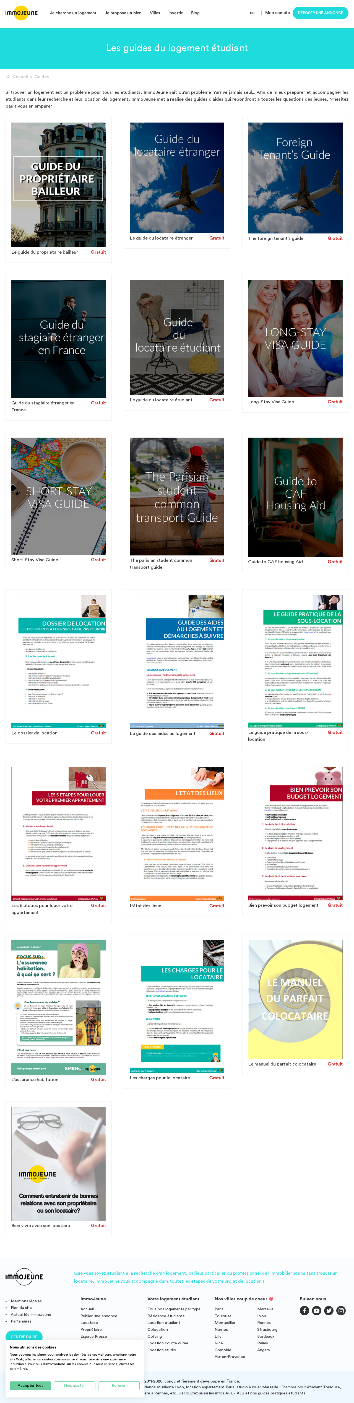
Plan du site (21, 1308)
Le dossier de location (34, 733)
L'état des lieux (145, 905)
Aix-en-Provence (230, 1357)
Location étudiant (163, 1323)
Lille (218, 1336)
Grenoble (223, 1350)
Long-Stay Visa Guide (271, 401)
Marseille (265, 1309)
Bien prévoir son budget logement (283, 905)
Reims (262, 1343)
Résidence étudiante (166, 1316)
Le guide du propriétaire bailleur (44, 252)
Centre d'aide (24, 1337)
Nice (219, 1343)
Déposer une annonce (320, 13)
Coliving (154, 1336)
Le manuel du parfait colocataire (282, 1064)
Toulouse (223, 1316)
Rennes (264, 1323)
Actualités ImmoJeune (31, 1315)
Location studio (161, 1350)
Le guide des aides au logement (163, 733)
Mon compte (277, 13)
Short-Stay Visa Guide (34, 559)
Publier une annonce (98, 1316)
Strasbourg (267, 1329)
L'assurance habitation (34, 1079)
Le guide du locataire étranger (161, 238)
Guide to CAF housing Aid (275, 561)
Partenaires (21, 1321)
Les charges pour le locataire (160, 1077)
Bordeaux (265, 1336)
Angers (263, 1350)
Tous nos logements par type (174, 1309)
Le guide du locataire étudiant (161, 399)
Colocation (157, 1329)
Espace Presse (93, 1336)
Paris (219, 1309)
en (252, 13)
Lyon (261, 1316)
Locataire (89, 1323)
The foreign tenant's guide (275, 238)
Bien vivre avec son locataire (40, 1225)
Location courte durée (167, 1343)
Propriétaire (91, 1329)
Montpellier (225, 1323)
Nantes (221, 1329)
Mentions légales (26, 1301)
